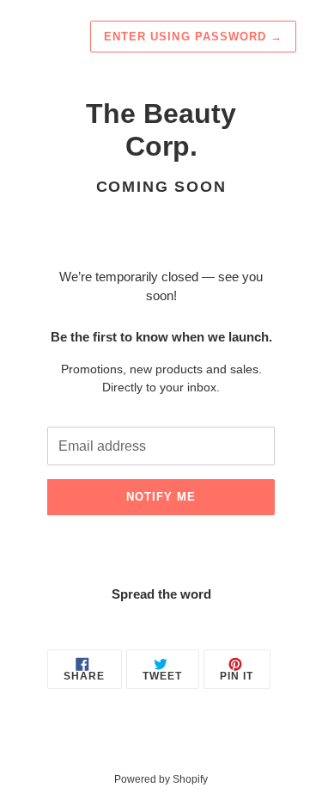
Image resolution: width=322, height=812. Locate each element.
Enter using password (193, 36)
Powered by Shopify (161, 779)
